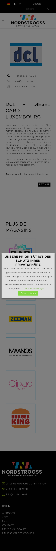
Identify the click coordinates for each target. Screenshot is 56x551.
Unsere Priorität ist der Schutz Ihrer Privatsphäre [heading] (28, 260)
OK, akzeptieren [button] (28, 293)
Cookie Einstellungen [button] (34, 288)
